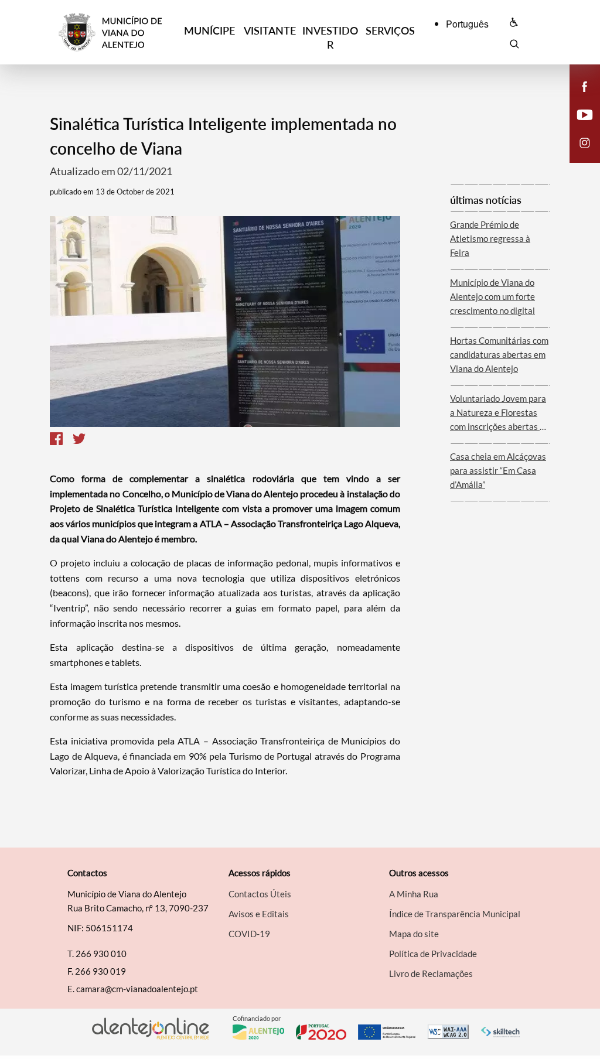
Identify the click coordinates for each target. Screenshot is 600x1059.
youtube (578, 126)
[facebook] (585, 85)
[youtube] (585, 114)
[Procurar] (514, 46)
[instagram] (584, 142)
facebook (578, 98)
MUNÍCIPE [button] (209, 30)
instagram (578, 155)
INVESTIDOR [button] (330, 37)
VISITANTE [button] (270, 30)
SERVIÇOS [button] (390, 30)
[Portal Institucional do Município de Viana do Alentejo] (119, 32)
